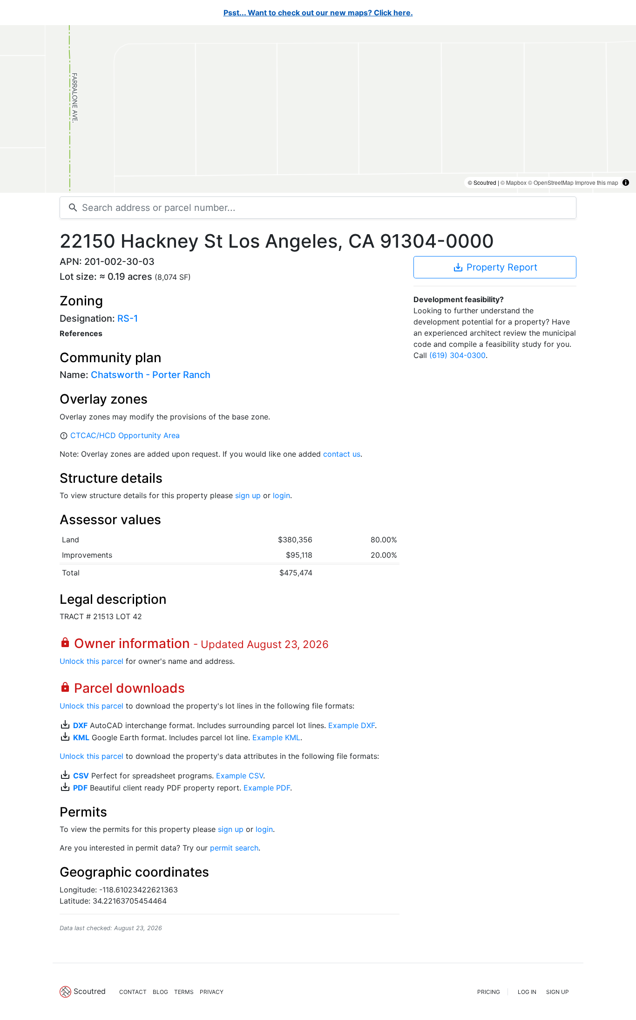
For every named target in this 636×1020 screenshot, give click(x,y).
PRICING (488, 991)
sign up (248, 495)
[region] (318, 109)
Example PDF (267, 787)
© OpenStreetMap (551, 182)
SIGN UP (557, 991)
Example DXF (351, 725)
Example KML (276, 737)
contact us (341, 454)
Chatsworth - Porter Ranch (150, 374)
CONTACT (133, 991)
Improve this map (596, 182)
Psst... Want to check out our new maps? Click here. (318, 12)
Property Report (495, 267)
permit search (234, 847)
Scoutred (90, 991)
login (281, 495)
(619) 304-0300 (457, 355)
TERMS (184, 991)
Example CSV (239, 775)
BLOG (160, 991)
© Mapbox (514, 182)
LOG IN (527, 991)
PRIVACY (211, 991)
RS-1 (127, 318)
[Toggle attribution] (625, 182)
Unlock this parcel (91, 661)
